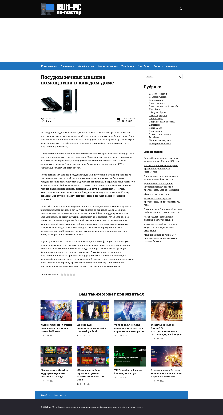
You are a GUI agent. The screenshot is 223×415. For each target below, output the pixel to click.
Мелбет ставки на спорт (157, 194)
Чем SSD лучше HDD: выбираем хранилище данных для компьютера (161, 168)
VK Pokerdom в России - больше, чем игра (128, 372)
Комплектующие (108, 66)
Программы (67, 66)
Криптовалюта (157, 103)
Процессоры (155, 131)
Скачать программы (165, 66)
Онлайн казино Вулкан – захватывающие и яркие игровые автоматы (166, 373)
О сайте (45, 395)
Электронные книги (160, 143)
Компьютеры (49, 66)
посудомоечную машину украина (88, 174)
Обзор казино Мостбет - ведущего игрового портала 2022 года (55, 373)
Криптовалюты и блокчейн (163, 106)
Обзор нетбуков (157, 112)
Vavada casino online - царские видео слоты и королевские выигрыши (160, 227)
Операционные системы (162, 121)
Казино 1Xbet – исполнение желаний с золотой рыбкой (91, 328)
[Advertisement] (111, 40)
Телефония (127, 66)
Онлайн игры (86, 66)
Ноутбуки (144, 66)
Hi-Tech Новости (158, 93)
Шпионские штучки (160, 140)
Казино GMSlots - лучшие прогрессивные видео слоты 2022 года (162, 201)
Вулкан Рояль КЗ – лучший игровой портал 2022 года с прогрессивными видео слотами (162, 186)
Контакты (60, 395)
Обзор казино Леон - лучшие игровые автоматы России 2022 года (91, 375)
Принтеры (154, 124)
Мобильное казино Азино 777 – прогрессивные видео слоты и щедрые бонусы (161, 237)
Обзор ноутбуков (158, 115)
